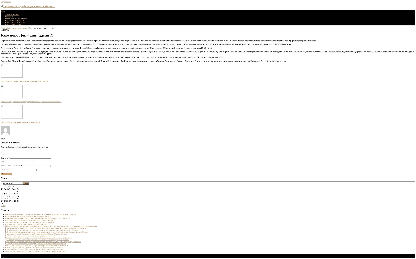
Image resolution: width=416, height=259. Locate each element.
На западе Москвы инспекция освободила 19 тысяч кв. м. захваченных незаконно (35, 244)
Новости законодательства (15, 22)
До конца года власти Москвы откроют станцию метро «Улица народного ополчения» (37, 240)
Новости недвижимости (14, 24)
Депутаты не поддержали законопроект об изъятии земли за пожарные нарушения (35, 251)
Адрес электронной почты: (11, 166)
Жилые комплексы (12, 15)
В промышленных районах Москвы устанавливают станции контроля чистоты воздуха (37, 218)
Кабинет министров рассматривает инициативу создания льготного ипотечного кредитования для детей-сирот (46, 232)
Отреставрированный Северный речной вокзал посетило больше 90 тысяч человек (36, 234)
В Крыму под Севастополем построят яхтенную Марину (26, 224)
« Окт (3, 206)
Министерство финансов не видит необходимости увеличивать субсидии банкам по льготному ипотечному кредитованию (51, 226)
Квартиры (9, 17)
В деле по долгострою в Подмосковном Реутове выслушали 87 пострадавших (34, 247)
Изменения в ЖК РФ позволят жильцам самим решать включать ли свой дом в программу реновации (43, 242)
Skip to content (6, 2)
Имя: (3, 162)
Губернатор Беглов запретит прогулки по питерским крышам (28, 216)
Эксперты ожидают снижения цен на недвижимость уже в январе (29, 222)
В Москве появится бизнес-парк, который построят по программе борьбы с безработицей (38, 238)
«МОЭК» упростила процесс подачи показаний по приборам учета (30, 220)
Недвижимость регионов (14, 20)
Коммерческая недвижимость (16, 18)
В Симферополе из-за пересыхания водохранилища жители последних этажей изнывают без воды (41, 230)
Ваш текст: (5, 158)
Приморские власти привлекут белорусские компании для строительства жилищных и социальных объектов (45, 228)
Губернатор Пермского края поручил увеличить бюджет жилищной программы (34, 249)
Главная (4, 28)
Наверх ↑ (4, 257)
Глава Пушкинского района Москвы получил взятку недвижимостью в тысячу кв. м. (36, 246)
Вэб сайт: (4, 170)
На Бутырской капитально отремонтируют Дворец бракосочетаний (30, 236)
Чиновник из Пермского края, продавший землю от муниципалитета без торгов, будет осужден (40, 214)
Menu (3, 11)
